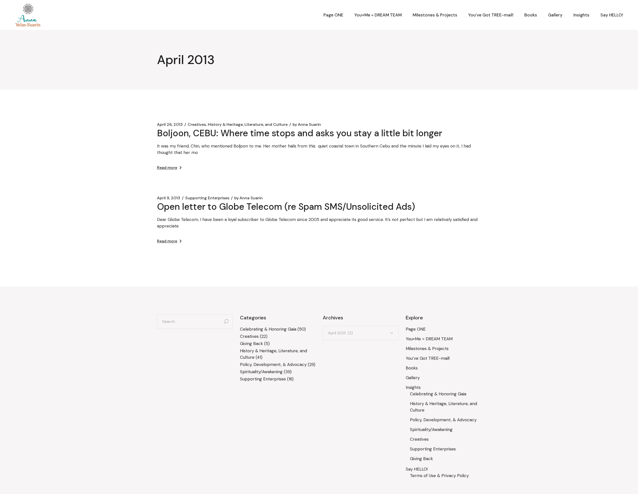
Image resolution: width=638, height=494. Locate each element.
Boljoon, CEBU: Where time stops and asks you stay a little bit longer (299, 133)
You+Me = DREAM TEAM (429, 339)
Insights (413, 387)
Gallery (413, 377)
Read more (167, 167)
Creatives (197, 124)
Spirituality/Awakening (261, 371)
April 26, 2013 (170, 124)
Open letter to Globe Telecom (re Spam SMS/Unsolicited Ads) (286, 206)
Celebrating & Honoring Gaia (268, 329)
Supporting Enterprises (207, 198)
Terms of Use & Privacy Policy (439, 475)
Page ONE (416, 329)
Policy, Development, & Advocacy (273, 364)
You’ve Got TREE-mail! (428, 358)
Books (412, 368)
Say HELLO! (417, 469)
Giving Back (251, 343)
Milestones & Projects (427, 348)
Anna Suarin (307, 124)
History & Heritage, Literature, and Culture (248, 124)
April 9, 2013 (168, 198)
